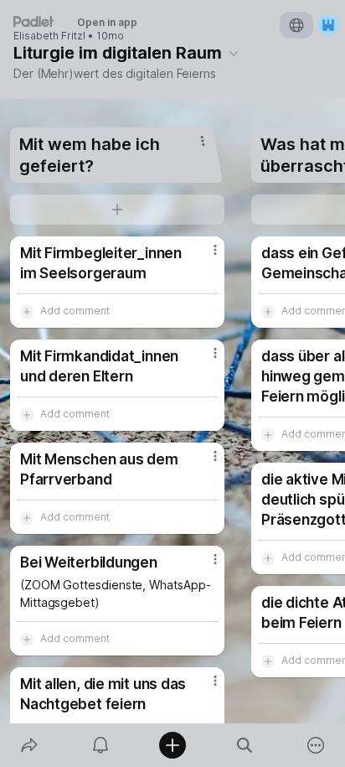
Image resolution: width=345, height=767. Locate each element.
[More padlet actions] (316, 745)
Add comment (75, 310)
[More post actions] (204, 256)
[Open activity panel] (101, 745)
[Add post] (172, 745)
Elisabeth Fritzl (49, 36)
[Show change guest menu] (328, 25)
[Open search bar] (244, 745)
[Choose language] (296, 25)
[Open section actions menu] (202, 140)
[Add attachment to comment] (27, 311)
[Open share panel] (29, 745)
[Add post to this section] (117, 209)
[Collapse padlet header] (234, 53)
